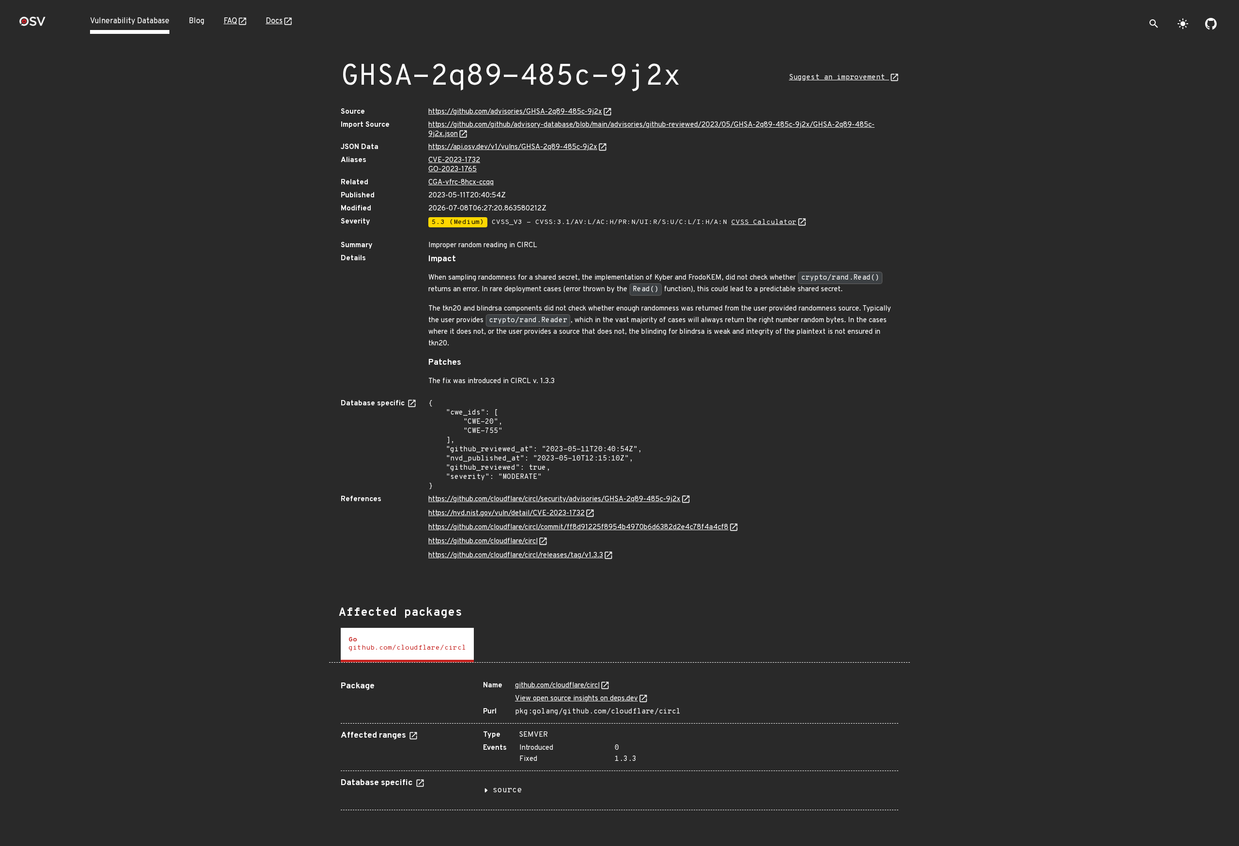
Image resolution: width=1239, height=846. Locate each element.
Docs (274, 21)
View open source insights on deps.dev (576, 698)
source (507, 790)
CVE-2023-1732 (454, 160)
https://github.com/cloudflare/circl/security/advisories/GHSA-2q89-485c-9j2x (554, 499)
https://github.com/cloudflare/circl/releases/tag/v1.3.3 (515, 555)
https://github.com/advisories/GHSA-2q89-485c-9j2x (515, 112)
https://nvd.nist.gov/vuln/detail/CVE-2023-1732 (506, 513)
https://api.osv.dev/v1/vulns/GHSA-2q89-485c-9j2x (512, 147)
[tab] (407, 645)
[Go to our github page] (1211, 24)
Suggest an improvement (839, 77)
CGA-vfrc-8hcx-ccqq (461, 182)
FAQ (230, 21)
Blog (196, 21)
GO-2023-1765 (452, 169)
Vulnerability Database (129, 21)
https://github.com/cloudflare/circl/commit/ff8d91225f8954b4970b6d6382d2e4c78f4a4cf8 (578, 527)
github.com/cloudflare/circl (557, 685)
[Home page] (32, 24)
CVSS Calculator (764, 222)
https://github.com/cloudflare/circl (483, 541)
